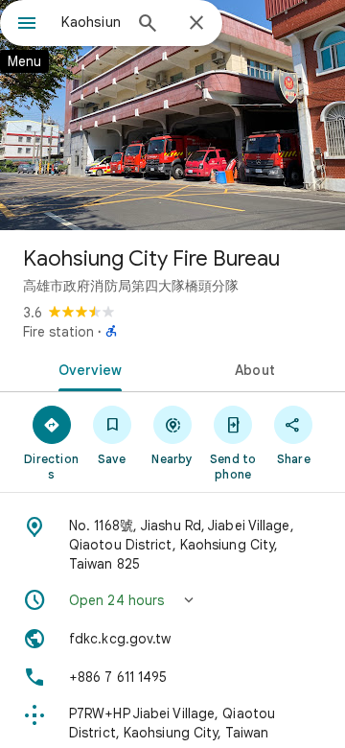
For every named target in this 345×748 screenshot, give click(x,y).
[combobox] (91, 22)
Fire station (58, 331)
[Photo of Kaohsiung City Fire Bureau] (172, 115)
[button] (172, 600)
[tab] (87, 368)
